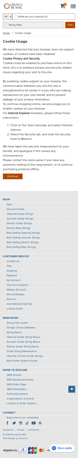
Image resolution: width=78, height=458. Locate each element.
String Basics (14, 332)
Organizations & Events (20, 398)
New (9, 204)
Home (6, 33)
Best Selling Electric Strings (23, 242)
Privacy (20, 430)
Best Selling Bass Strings (21, 247)
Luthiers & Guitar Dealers (21, 403)
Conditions (33, 430)
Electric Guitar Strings (19, 223)
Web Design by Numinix (15, 438)
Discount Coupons (17, 285)
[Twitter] (14, 423)
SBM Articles (14, 375)
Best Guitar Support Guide (22, 360)
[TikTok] (27, 423)
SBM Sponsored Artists (20, 379)
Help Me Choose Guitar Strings (25, 356)
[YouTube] (33, 423)
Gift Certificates (15, 294)
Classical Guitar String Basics (23, 337)
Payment (12, 275)
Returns (11, 299)
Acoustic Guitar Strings (20, 218)
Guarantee (8, 430)
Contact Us (13, 261)
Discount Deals (15, 209)
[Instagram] (20, 423)
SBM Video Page (16, 384)
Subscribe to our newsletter (22, 417)
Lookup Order (15, 308)
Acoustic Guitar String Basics (23, 342)
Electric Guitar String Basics (23, 346)
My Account (13, 280)
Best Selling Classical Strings (23, 233)
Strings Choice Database (21, 327)
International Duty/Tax (19, 304)
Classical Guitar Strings (20, 214)
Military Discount (16, 289)
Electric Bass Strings (18, 228)
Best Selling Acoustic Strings (23, 237)
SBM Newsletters (17, 389)
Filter (70, 25)
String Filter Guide (17, 323)
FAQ (9, 266)
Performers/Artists (17, 394)
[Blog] (40, 423)
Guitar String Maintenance (22, 351)
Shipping (12, 270)
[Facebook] (8, 423)
